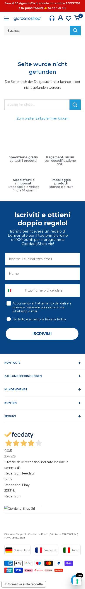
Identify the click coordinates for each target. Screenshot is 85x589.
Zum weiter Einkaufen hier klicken (42, 118)
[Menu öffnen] (6, 19)
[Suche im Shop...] (75, 104)
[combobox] (14, 291)
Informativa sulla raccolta (24, 584)
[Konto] (60, 17)
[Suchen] (75, 30)
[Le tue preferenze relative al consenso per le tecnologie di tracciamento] (77, 581)
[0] (77, 17)
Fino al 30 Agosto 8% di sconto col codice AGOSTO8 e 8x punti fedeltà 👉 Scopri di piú (42, 6)
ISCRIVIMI (42, 333)
